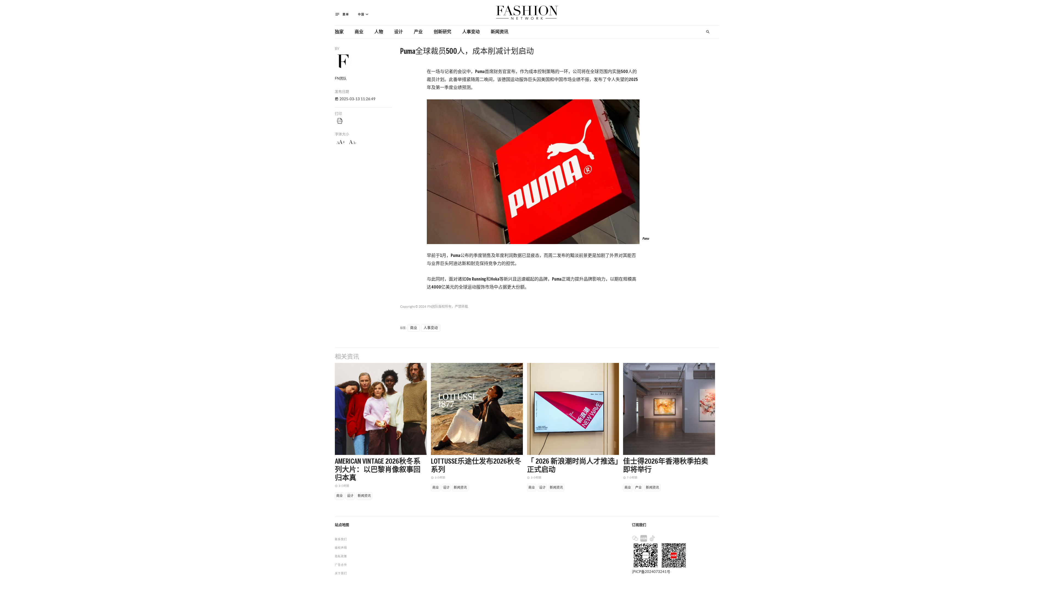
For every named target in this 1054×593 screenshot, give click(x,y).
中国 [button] (363, 14)
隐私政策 (341, 556)
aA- (352, 142)
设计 (398, 32)
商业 (359, 32)
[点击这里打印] (340, 120)
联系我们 (341, 539)
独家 (339, 32)
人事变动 (471, 32)
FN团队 (432, 306)
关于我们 (341, 573)
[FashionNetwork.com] (527, 12)
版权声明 (341, 547)
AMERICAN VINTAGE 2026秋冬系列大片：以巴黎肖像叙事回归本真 (378, 470)
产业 (418, 32)
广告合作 (341, 564)
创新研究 (442, 32)
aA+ (341, 142)
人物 (378, 32)
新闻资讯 (499, 32)
